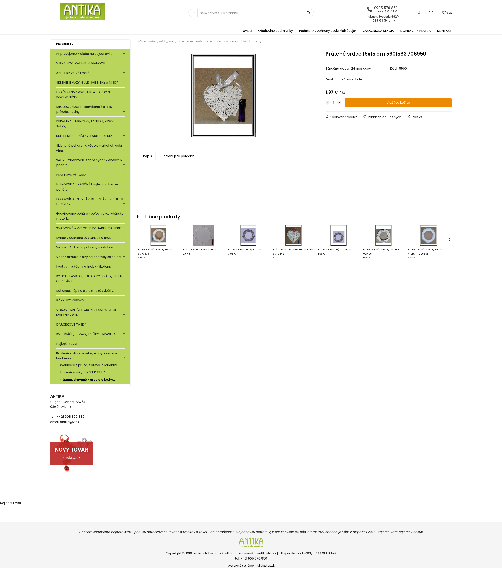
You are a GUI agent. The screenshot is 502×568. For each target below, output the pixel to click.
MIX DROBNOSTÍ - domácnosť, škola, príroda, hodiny (84, 109)
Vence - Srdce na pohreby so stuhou (84, 247)
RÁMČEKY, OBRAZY (70, 300)
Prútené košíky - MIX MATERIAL (83, 372)
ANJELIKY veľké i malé (72, 73)
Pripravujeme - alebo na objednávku (84, 53)
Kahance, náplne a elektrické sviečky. (85, 290)
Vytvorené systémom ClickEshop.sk (251, 566)
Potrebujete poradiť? (178, 156)
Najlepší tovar (67, 343)
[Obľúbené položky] (431, 12)
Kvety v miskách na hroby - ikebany (84, 266)
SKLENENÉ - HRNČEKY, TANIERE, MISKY (84, 136)
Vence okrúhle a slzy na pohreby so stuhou (89, 257)
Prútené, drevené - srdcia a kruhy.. (87, 379)
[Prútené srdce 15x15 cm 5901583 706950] (223, 95)
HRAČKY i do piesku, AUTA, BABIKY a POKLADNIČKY (83, 94)
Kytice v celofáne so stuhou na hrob (83, 238)
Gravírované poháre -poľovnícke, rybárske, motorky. (90, 216)
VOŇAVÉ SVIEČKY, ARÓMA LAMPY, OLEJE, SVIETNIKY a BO (86, 312)
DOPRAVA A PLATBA (415, 30)
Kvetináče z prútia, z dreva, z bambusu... (89, 365)
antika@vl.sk (266, 553)
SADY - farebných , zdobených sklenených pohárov (89, 162)
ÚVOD (247, 30)
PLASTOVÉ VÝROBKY (71, 174)
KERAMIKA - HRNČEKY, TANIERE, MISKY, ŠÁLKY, (85, 124)
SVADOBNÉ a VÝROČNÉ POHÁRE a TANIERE (88, 228)
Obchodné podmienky (275, 30)
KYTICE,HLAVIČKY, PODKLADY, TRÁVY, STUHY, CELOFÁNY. (89, 279)
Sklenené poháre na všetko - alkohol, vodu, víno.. (89, 148)
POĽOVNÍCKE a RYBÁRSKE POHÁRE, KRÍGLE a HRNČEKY (89, 201)
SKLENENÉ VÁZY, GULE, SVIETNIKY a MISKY (87, 82)
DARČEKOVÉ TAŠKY (71, 324)
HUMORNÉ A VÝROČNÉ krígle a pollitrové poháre (87, 187)
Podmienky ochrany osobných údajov (328, 30)
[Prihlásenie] (419, 12)
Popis (147, 156)
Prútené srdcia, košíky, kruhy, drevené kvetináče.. (86, 356)
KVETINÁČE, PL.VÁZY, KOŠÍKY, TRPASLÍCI (85, 334)
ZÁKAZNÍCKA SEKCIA (378, 30)
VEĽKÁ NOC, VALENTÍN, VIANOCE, (80, 63)
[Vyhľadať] (192, 13)
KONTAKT (444, 30)
